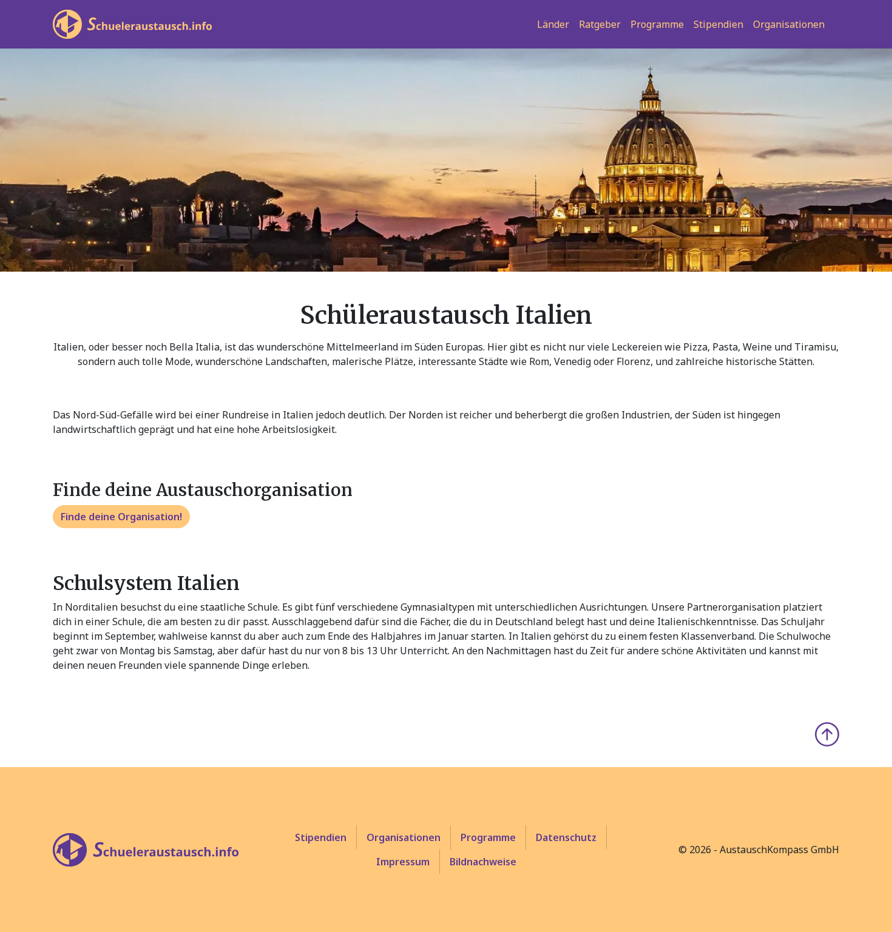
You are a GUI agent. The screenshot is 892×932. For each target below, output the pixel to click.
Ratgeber (600, 24)
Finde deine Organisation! (121, 516)
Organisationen (789, 24)
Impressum (403, 861)
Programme (657, 24)
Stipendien (718, 24)
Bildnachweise (483, 861)
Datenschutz (566, 837)
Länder (553, 24)
